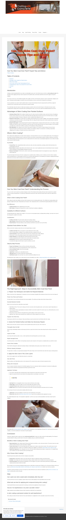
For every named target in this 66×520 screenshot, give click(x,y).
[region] (13, 512)
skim (47, 429)
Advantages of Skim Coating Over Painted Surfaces (18, 80)
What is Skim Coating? (13, 81)
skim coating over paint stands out (35, 466)
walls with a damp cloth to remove (25, 394)
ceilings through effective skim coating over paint (47, 257)
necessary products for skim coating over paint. (22, 429)
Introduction (11, 78)
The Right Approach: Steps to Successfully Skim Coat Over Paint (21, 84)
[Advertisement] (33, 23)
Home (20, 32)
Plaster (9, 72)
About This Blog (28, 32)
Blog (23, 32)
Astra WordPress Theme (42, 516)
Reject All (13, 515)
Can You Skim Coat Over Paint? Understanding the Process (20, 83)
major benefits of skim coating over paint (49, 447)
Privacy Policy (34, 32)
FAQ (10, 87)
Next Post (62, 509)
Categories (44, 32)
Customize (7, 515)
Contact (40, 32)
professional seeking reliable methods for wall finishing (20, 466)
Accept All (20, 515)
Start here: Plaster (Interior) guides (15, 501)
